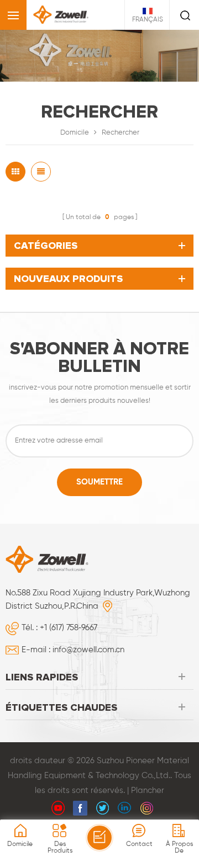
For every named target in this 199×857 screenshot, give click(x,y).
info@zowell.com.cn (88, 650)
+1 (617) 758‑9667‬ (68, 628)
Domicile (74, 132)
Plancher (147, 790)
